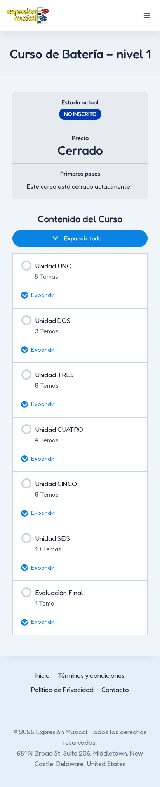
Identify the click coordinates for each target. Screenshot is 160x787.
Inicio (42, 675)
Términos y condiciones (91, 675)
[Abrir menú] (146, 15)
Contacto (115, 689)
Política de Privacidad (62, 689)
